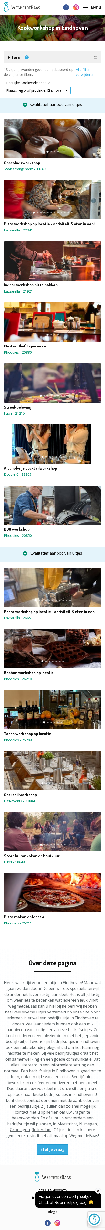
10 (64, 212)
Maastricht (67, 1124)
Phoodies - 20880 (18, 352)
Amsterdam (75, 1118)
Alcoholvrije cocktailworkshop (30, 468)
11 (68, 212)
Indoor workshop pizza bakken (31, 284)
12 (71, 212)
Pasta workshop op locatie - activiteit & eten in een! (49, 611)
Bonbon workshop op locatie (29, 672)
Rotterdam (41, 1129)
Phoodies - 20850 (18, 535)
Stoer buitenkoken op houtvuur (32, 855)
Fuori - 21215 (14, 413)
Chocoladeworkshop (22, 162)
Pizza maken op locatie (24, 916)
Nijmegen (88, 1124)
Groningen (20, 1129)
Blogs (52, 1211)
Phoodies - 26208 (18, 740)
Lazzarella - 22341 (18, 230)
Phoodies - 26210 (18, 679)
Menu (96, 7)
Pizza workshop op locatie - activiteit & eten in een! (49, 223)
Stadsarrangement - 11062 (25, 169)
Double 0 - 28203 (17, 474)
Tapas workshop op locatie (27, 733)
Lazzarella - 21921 (18, 291)
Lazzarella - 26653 (18, 617)
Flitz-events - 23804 (19, 801)
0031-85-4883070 (52, 1190)
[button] (52, 57)
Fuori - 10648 (14, 862)
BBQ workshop (17, 529)
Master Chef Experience (25, 346)
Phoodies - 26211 (18, 923)
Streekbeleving (17, 407)
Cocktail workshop (20, 794)
